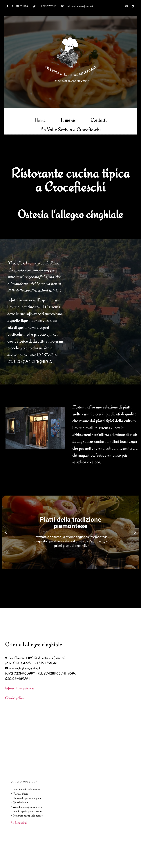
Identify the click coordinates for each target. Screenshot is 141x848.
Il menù (68, 120)
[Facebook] (132, 6)
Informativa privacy (19, 688)
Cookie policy (14, 697)
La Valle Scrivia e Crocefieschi (70, 129)
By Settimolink (19, 822)
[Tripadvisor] (126, 6)
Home (40, 120)
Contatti (99, 120)
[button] (6, 532)
